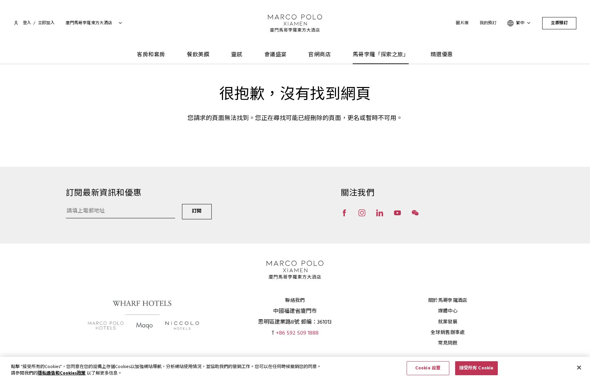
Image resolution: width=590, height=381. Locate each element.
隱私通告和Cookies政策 (62, 373)
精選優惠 (442, 54)
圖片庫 (462, 23)
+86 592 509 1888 (297, 333)
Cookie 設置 (427, 368)
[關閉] (579, 367)
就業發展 (448, 322)
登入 (27, 23)
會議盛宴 (275, 54)
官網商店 (319, 54)
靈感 (236, 54)
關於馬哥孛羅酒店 (447, 301)
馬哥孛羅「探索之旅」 (381, 54)
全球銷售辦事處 (448, 333)
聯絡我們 (295, 301)
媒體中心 (448, 311)
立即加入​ (46, 23)
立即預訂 (559, 23)
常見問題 (448, 343)
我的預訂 (488, 23)
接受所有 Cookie (476, 368)
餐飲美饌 (198, 54)
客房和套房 (151, 54)
